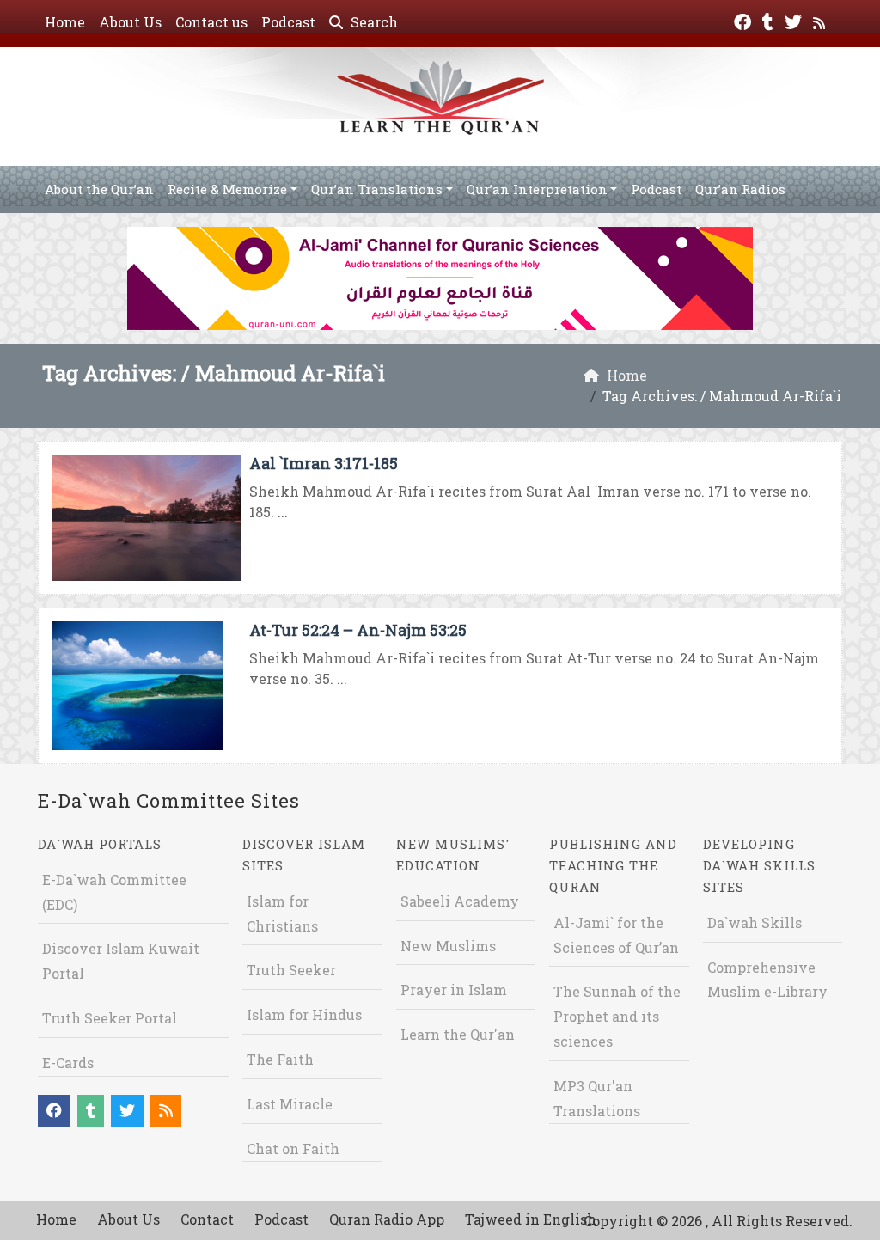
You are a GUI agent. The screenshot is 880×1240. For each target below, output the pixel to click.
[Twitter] (795, 20)
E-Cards (68, 1063)
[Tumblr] (770, 20)
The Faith (280, 1059)
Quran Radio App (386, 1219)
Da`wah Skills (754, 922)
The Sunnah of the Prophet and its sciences (617, 1016)
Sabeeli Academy (459, 901)
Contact (207, 1219)
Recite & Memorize (227, 189)
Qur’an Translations (377, 189)
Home (65, 22)
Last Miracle (290, 1104)
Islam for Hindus (304, 1014)
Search (372, 22)
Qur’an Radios (740, 189)
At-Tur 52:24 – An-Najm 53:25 (358, 630)
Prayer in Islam (453, 989)
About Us (130, 22)
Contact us (211, 22)
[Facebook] (744, 20)
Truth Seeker (291, 970)
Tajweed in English (530, 1219)
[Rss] (821, 20)
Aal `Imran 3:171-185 (323, 463)
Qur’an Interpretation (537, 189)
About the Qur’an (99, 189)
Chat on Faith (293, 1148)
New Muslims (448, 946)
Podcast (288, 22)
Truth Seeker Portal (109, 1018)
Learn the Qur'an (457, 1034)
